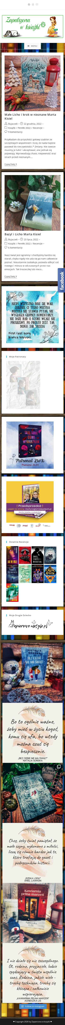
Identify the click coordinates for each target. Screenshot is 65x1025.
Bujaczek (13, 123)
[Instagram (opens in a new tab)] (33, 4)
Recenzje (37, 127)
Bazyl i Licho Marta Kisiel (23, 234)
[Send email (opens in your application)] (36, 4)
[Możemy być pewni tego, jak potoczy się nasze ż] (32, 913)
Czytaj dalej (11, 164)
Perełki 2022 (24, 127)
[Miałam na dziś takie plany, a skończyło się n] (32, 973)
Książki (11, 127)
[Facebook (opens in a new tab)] (29, 4)
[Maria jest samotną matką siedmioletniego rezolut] (32, 673)
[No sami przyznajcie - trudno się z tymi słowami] (32, 733)
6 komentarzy (15, 247)
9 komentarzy (15, 131)
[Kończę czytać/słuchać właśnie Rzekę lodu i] (32, 853)
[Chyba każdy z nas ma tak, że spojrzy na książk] (32, 793)
